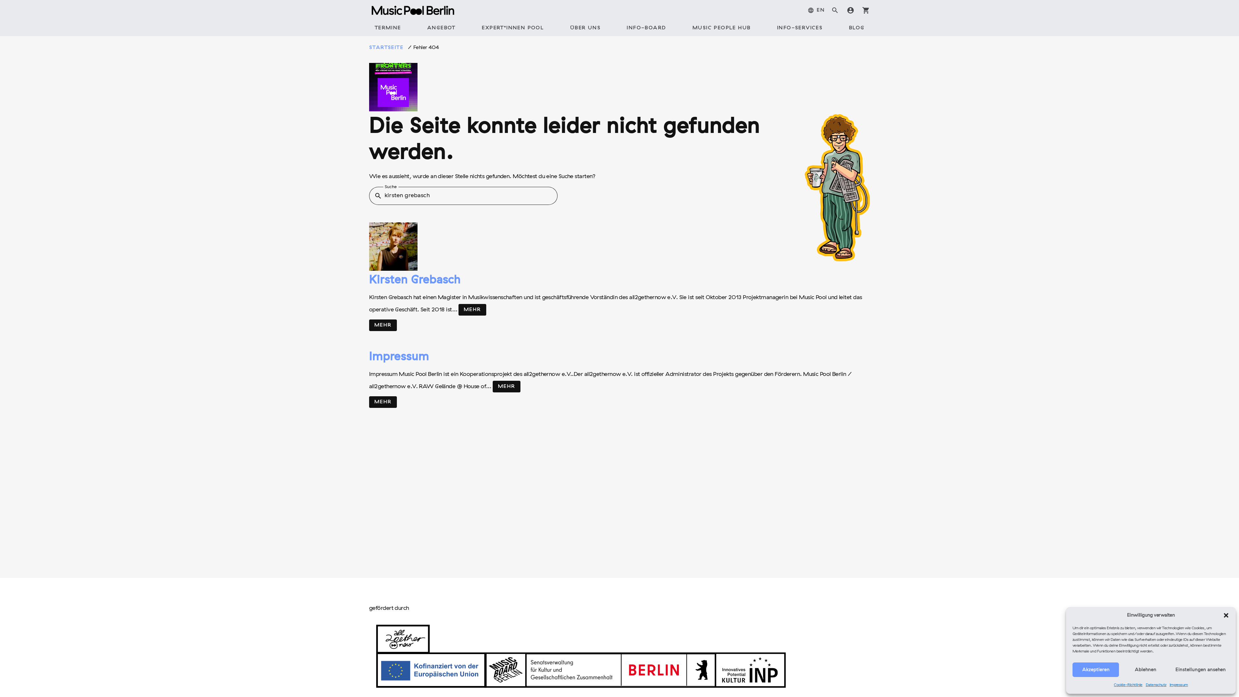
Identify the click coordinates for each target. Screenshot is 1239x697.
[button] (1226, 615)
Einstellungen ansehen (1200, 670)
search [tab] (835, 10)
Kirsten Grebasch (414, 280)
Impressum (1179, 685)
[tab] (816, 10)
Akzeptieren (1096, 670)
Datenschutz (1156, 685)
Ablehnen (1145, 670)
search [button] (378, 196)
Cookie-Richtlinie (1128, 685)
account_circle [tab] (850, 10)
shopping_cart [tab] (866, 10)
